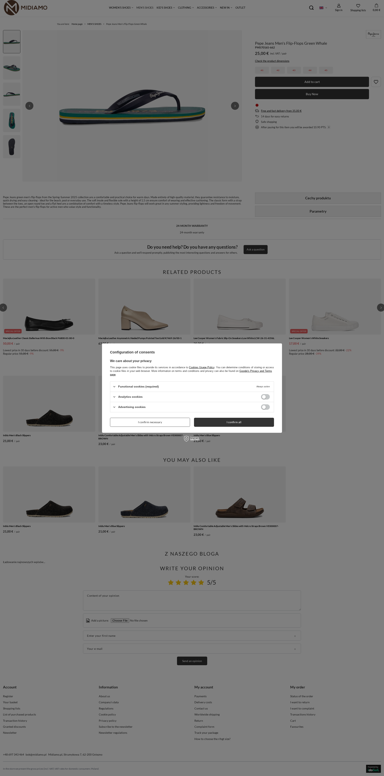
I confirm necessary (150, 422)
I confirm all (234, 422)
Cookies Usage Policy (201, 367)
